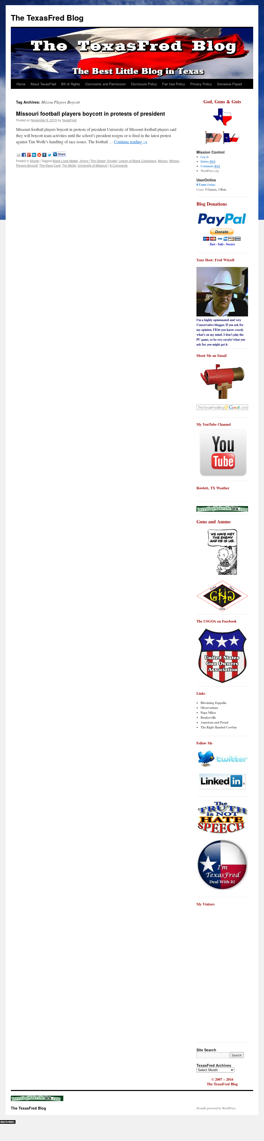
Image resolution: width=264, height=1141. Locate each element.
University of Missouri (93, 165)
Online (205, 184)
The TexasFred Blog (47, 17)
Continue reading (130, 141)
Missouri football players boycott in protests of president (90, 113)
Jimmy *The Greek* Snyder (98, 160)
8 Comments (119, 165)
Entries (208, 161)
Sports (34, 160)
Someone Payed (229, 83)
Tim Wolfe (69, 165)
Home (20, 83)
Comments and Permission (105, 83)
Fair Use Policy (173, 83)
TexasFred (69, 120)
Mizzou (163, 160)
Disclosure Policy (144, 83)
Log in (205, 157)
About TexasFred (43, 83)
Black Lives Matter (65, 160)
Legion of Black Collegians (137, 160)
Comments (210, 166)
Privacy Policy (201, 83)
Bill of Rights (70, 83)
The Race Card (50, 165)
